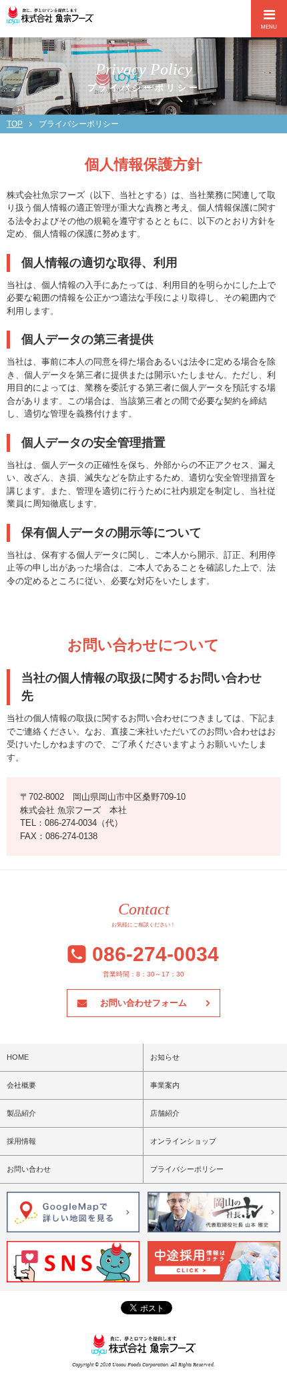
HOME (18, 1057)
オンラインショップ (183, 1141)
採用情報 (21, 1141)
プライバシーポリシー (187, 1169)
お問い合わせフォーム (143, 1003)
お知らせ (165, 1057)
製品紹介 (21, 1113)
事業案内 (165, 1085)
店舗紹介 (165, 1113)
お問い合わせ (29, 1169)
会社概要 (21, 1085)
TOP (15, 124)
